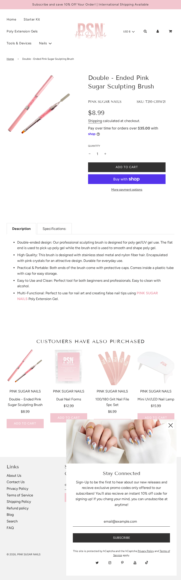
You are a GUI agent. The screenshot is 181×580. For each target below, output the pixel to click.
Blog (10, 514)
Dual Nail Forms (68, 399)
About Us (14, 475)
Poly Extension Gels (22, 31)
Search (12, 521)
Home (11, 19)
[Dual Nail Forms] (68, 366)
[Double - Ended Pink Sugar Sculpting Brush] (25, 366)
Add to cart (25, 423)
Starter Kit (32, 19)
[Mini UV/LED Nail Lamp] (156, 366)
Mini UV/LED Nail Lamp (156, 399)
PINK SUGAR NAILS (104, 102)
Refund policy (17, 508)
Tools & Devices (19, 43)
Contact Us (16, 482)
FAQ (10, 528)
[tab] (21, 228)
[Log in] (157, 31)
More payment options (126, 189)
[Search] (145, 31)
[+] (105, 154)
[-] (89, 154)
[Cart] (171, 31)
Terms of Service (20, 495)
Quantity (94, 146)
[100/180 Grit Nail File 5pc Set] (112, 366)
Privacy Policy (17, 488)
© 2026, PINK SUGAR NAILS (23, 554)
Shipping (95, 121)
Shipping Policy (19, 501)
